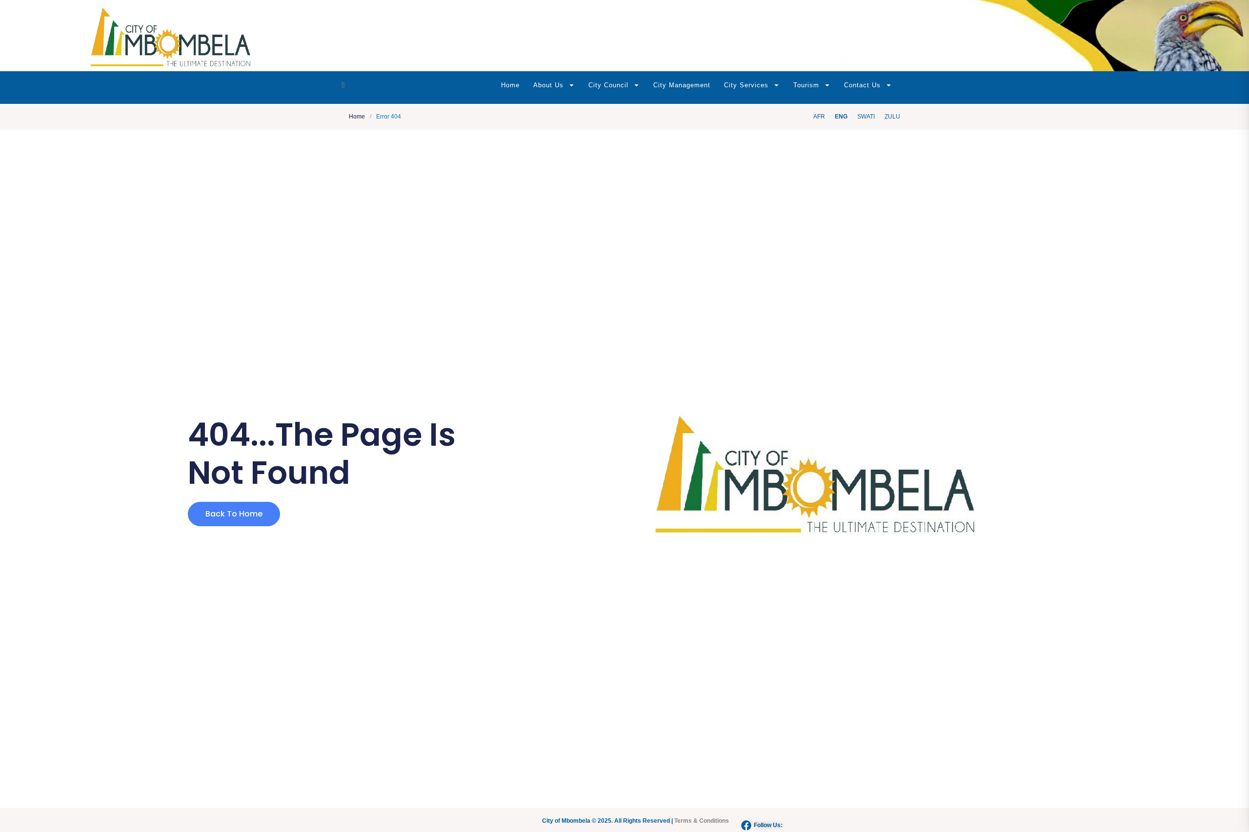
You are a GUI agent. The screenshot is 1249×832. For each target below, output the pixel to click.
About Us (548, 85)
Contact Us (862, 85)
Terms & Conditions (701, 820)
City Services (746, 85)
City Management (681, 85)
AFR (819, 116)
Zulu (892, 116)
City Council (608, 85)
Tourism (806, 85)
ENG (841, 116)
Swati (866, 116)
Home (510, 85)
